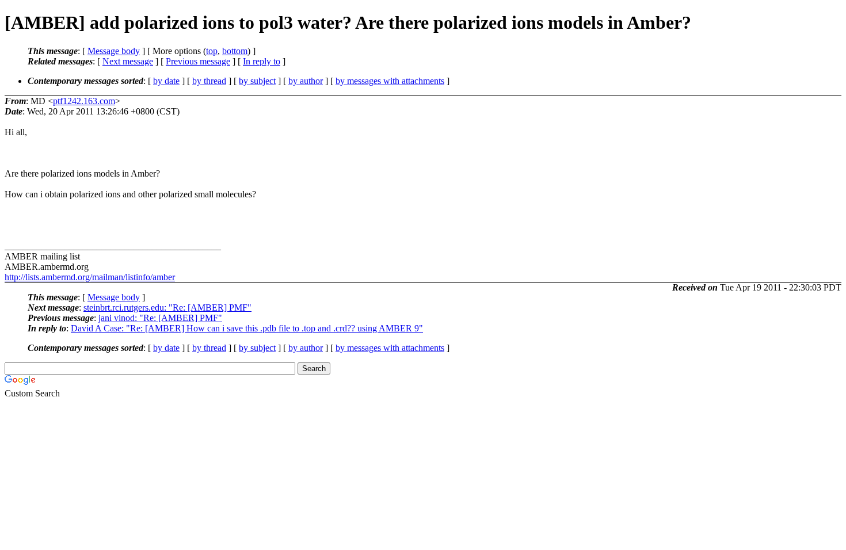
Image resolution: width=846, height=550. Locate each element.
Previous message (198, 61)
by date (166, 81)
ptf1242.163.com (84, 101)
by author (305, 81)
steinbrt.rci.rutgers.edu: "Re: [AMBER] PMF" (167, 307)
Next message (127, 61)
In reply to (261, 61)
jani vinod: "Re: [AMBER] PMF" (160, 318)
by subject (257, 81)
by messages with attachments (390, 81)
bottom (234, 51)
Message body (113, 51)
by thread (209, 81)
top (212, 51)
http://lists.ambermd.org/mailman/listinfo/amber (90, 277)
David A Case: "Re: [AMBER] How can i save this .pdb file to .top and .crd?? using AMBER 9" (247, 328)
